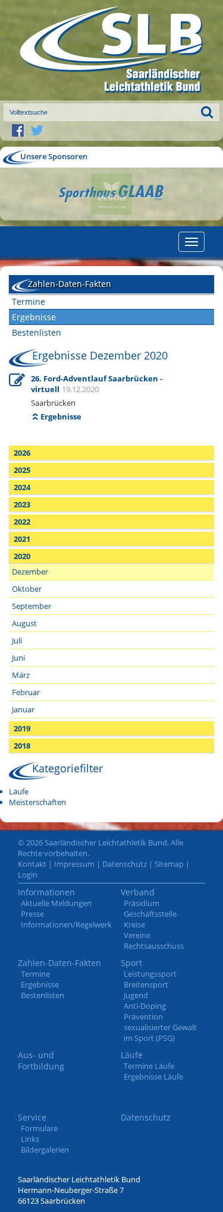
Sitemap (169, 863)
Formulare (39, 1128)
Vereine (137, 935)
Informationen (46, 892)
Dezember (30, 571)
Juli (17, 640)
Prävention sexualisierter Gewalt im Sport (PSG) (160, 1027)
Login (27, 874)
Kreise (134, 924)
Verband (138, 892)
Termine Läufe (149, 1065)
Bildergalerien (45, 1149)
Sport (131, 962)
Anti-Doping (145, 1005)
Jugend (136, 995)
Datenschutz (124, 863)
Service (32, 1117)
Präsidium (141, 903)
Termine (28, 301)
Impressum (74, 863)
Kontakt (32, 863)
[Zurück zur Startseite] (111, 50)
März (21, 675)
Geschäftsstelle (150, 913)
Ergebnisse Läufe (153, 1076)
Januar (23, 709)
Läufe (19, 791)
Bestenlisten (36, 332)
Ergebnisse (34, 317)
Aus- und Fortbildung (41, 1060)
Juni (18, 657)
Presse (32, 913)
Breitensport (146, 984)
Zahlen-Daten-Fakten (59, 962)
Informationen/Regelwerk (66, 924)
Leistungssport (150, 973)
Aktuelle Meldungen (56, 903)
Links (30, 1139)
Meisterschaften (37, 802)
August (24, 623)
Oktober (27, 588)
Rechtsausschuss (154, 945)
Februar (26, 692)
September (31, 606)
